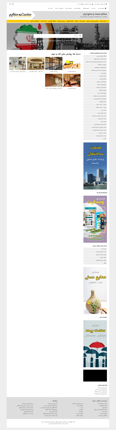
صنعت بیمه (103, 110)
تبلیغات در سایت (59, 8)
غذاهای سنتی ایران (103, 415)
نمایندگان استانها (35, 21)
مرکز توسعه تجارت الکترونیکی (26, 409)
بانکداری (81, 409)
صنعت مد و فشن (102, 133)
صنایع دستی (103, 73)
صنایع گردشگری (102, 90)
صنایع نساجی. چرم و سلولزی (100, 96)
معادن (104, 139)
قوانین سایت (68, 8)
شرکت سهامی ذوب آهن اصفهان (26, 407)
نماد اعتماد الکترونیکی (28, 411)
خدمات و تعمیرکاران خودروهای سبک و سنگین (96, 62)
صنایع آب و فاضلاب (102, 64)
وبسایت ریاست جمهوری (28, 413)
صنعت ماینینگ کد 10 (102, 404)
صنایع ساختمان (102, 76)
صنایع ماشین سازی (102, 93)
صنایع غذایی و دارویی (101, 82)
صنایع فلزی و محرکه (101, 84)
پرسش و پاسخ (61, 21)
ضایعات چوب (80, 406)
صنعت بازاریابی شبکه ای (77, 404)
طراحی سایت (64, 423)
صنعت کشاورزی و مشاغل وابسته (99, 127)
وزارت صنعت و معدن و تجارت (50, 415)
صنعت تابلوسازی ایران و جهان (100, 409)
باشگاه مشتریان (52, 21)
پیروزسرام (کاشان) (54, 71)
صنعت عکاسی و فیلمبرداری (100, 124)
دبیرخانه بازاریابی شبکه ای (27, 404)
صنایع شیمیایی (103, 79)
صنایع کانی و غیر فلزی (101, 87)
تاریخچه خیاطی (79, 415)
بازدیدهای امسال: (103, 394)
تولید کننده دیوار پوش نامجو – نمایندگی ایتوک (51, 88)
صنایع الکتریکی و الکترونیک (100, 67)
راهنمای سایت (77, 8)
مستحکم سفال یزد (72, 71)
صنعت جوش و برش (101, 113)
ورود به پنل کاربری (87, 4)
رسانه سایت (44, 21)
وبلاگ (76, 21)
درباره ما (93, 8)
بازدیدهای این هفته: (102, 390)
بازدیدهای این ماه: (103, 392)
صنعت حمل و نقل (102, 119)
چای (82, 407)
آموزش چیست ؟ (79, 413)
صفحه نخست (101, 8)
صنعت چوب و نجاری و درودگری (99, 116)
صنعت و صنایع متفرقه (101, 136)
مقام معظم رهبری (53, 411)
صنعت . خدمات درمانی (101, 104)
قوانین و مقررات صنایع (92, 21)
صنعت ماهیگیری (103, 406)
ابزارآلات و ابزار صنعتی (101, 56)
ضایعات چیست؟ (103, 413)
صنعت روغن (103, 121)
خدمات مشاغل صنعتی (101, 252)
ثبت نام (79, 4)
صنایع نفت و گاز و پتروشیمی (100, 99)
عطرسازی (81, 411)
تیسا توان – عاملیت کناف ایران (35, 71)
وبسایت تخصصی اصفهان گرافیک (50, 413)
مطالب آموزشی (70, 21)
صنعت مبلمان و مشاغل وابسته (99, 130)
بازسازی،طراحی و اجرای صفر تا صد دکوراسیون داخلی (14, 71)
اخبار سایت (82, 21)
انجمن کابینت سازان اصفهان (100, 59)
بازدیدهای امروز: (103, 388)
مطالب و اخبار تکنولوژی (101, 260)
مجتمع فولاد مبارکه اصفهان (51, 409)
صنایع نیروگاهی (102, 101)
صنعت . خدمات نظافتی (101, 107)
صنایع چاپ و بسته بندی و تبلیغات (98, 70)
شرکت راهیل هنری (72, 88)
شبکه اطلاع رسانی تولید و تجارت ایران (49, 407)
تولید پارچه (104, 407)
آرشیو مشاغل (86, 8)
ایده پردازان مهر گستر (52, 404)
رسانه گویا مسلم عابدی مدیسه (50, 406)
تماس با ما (50, 8)
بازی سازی (104, 411)
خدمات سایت (103, 21)
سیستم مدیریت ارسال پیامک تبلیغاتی (25, 406)
